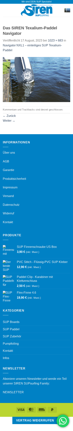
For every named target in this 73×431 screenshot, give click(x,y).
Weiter (9, 120)
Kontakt (8, 222)
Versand (8, 196)
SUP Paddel (11, 329)
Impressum (10, 187)
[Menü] (5, 10)
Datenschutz (11, 204)
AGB (6, 161)
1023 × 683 (55, 40)
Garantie (8, 170)
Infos (6, 358)
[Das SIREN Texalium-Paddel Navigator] (36, 79)
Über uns (9, 152)
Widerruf (8, 213)
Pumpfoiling (11, 343)
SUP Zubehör (12, 336)
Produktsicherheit (14, 178)
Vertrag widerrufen (35, 420)
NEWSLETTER (13, 392)
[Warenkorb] (67, 10)
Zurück (9, 115)
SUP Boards (11, 322)
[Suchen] (60, 10)
